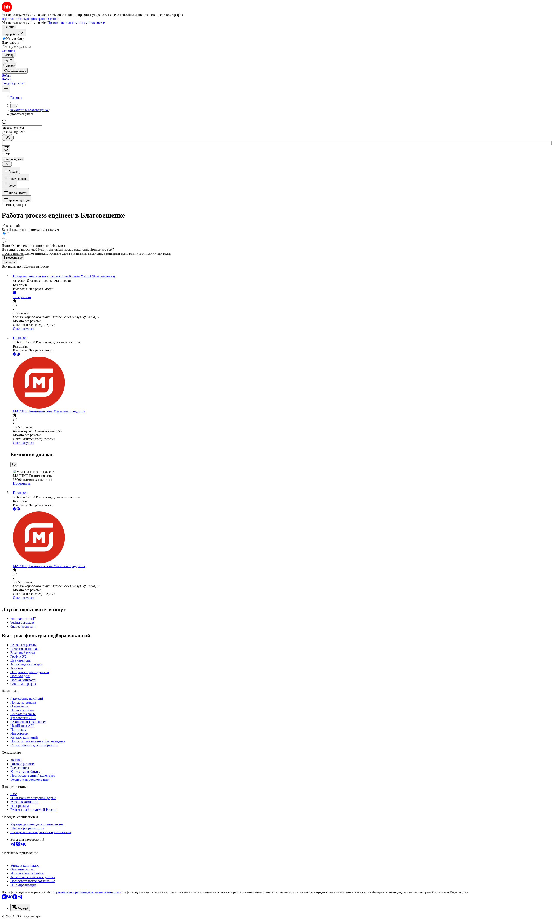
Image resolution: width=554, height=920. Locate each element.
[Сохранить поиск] (6, 148)
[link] (9, 65)
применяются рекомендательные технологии (87, 892)
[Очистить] (8, 137)
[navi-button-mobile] (6, 88)
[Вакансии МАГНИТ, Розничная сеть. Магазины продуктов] (281, 383)
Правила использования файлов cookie (76, 22)
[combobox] (22, 127)
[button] (6, 75)
